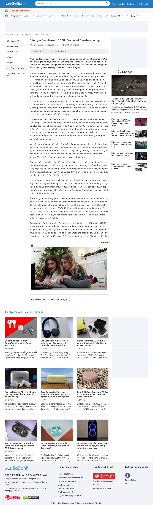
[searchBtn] (107, 3)
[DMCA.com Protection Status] (31, 497)
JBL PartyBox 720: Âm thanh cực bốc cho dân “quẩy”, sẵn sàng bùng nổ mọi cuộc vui (91, 445)
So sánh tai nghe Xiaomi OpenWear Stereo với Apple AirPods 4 (18, 343)
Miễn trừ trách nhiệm (66, 488)
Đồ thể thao (54, 16)
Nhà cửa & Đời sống (118, 16)
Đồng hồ (10, 63)
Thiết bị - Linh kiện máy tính (16, 74)
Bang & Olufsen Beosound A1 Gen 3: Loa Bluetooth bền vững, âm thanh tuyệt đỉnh (92, 394)
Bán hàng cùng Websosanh (137, 4)
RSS (127, 484)
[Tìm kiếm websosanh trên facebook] (127, 475)
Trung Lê (104, 242)
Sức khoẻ (90, 16)
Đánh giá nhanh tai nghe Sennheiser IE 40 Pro (122, 154)
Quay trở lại (51, 299)
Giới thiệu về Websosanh (103, 481)
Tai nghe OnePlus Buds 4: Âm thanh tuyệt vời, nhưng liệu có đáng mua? (55, 445)
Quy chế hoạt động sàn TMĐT (70, 496)
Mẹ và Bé (65, 16)
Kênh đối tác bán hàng (102, 488)
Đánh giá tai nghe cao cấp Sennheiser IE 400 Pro (121, 144)
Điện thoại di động (14, 41)
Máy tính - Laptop (14, 52)
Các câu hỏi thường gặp (67, 481)
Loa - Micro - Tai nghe (43, 35)
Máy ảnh (10, 57)
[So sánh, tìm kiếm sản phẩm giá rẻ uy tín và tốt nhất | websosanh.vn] (15, 4)
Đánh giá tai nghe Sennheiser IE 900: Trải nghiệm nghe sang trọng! (121, 122)
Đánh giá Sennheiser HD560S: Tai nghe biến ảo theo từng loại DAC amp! (122, 133)
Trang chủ (9, 35)
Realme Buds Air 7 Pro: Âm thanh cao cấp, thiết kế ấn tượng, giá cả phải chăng (20, 394)
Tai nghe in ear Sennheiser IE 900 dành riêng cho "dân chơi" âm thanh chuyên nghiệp (128, 101)
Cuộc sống (28, 16)
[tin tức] (6, 15)
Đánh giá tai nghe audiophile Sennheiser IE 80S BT (121, 166)
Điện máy (40, 16)
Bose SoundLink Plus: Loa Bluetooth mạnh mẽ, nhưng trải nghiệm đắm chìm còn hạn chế (55, 394)
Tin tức (18, 35)
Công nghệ (15, 16)
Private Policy (130, 480)
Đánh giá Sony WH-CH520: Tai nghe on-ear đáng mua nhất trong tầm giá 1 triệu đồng (54, 343)
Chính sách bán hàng (66, 485)
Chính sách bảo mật (66, 492)
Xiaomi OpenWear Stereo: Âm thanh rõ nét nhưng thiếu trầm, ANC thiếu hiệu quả (19, 445)
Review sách (78, 16)
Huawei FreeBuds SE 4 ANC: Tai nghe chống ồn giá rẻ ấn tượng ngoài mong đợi (91, 343)
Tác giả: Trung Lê (37, 45)
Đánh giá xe (101, 16)
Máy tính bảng (12, 46)
